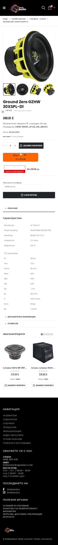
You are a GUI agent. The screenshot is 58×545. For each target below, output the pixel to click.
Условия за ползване (16, 505)
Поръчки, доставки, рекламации (22, 514)
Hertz (18, 379)
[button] (5, 7)
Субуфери (20, 136)
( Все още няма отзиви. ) (23, 111)
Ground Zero (14, 132)
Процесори (9, 427)
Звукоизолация (12, 431)
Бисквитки (9, 511)
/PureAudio (13, 489)
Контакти (8, 517)
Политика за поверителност (20, 508)
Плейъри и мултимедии (17, 443)
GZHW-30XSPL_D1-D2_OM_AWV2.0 (31, 127)
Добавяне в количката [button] (16, 385)
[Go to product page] (15, 353)
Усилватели (10, 415)
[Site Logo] (16, 8)
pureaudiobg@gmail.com (18, 465)
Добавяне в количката (32, 145)
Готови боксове (12, 439)
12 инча (13, 136)
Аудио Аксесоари (13, 435)
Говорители (10, 419)
